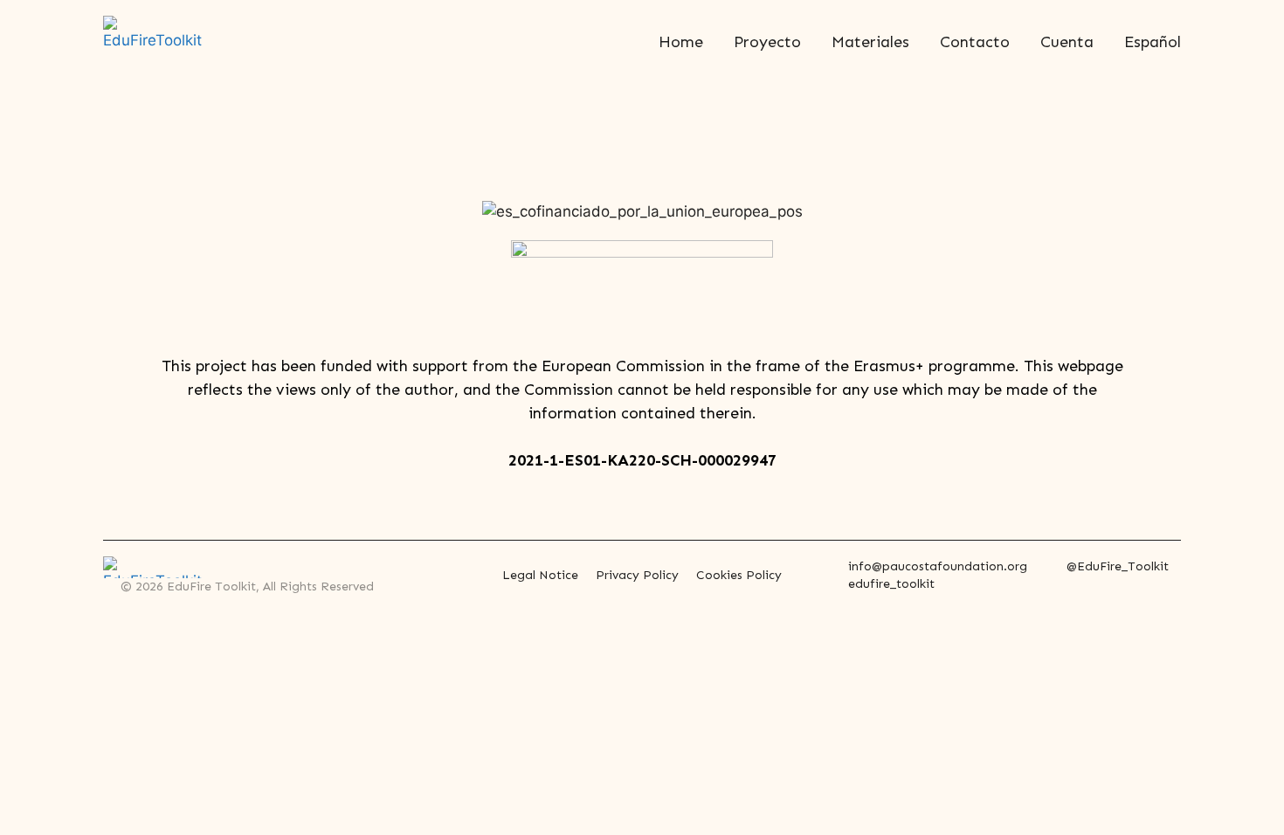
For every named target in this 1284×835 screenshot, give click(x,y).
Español (1152, 42)
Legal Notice (540, 575)
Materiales (870, 42)
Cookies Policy (739, 575)
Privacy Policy (637, 575)
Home (681, 42)
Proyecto (767, 42)
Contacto (975, 42)
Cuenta (1067, 42)
